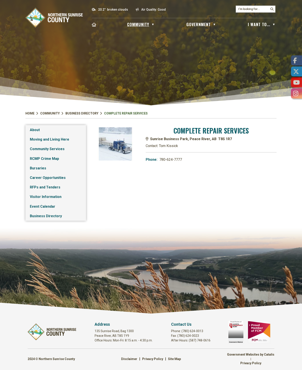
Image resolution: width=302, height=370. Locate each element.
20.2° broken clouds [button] (113, 9)
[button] (271, 9)
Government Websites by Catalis (250, 354)
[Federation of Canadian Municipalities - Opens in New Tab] (259, 342)
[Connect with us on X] (296, 71)
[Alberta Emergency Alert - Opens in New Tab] (235, 342)
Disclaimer (129, 359)
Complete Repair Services (126, 113)
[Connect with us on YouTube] (296, 82)
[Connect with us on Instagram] (296, 93)
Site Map (174, 359)
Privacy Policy (152, 359)
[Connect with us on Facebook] (296, 60)
